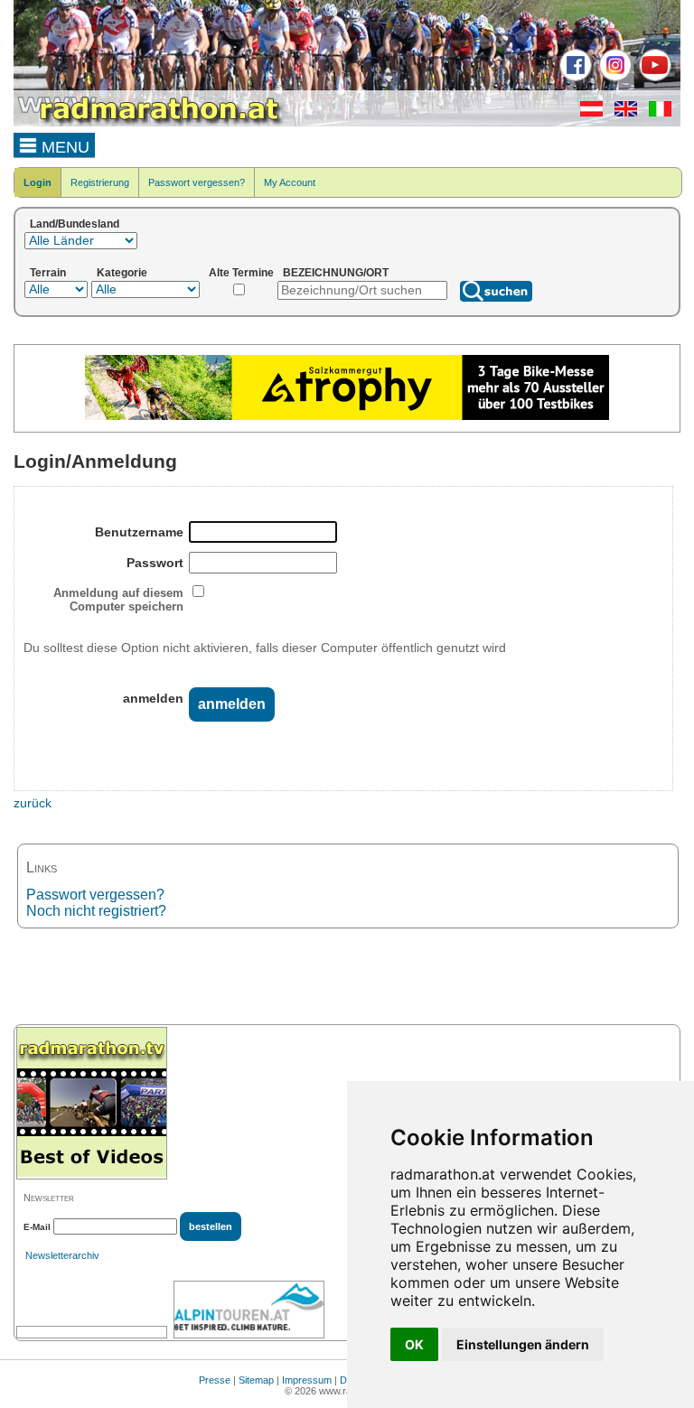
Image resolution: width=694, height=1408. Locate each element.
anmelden (153, 698)
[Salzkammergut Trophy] (347, 416)
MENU (63, 147)
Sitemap (256, 1380)
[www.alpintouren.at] (249, 1309)
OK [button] (414, 1344)
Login (37, 182)
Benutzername (139, 532)
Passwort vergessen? (196, 182)
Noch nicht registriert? (96, 910)
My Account (289, 182)
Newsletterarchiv (62, 1255)
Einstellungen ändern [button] (522, 1344)
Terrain (48, 272)
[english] (621, 112)
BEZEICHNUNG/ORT (336, 272)
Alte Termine (241, 272)
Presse (214, 1380)
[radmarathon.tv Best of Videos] (91, 1103)
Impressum (307, 1380)
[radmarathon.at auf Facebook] (573, 77)
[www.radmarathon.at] (149, 122)
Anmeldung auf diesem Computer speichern (118, 599)
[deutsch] (587, 112)
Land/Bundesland (74, 224)
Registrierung (99, 182)
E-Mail (37, 1227)
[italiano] (655, 112)
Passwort (155, 562)
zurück (33, 803)
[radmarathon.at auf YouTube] (652, 77)
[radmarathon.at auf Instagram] (613, 77)
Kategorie (122, 272)
